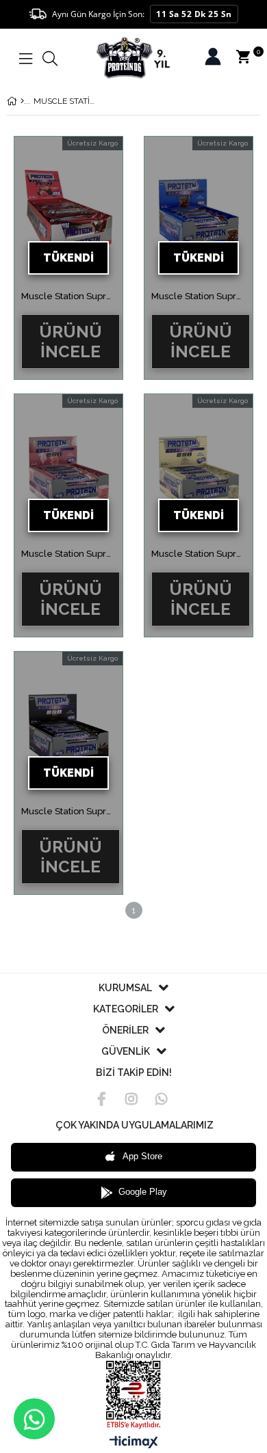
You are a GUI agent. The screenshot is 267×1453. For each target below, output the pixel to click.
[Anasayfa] (22, 101)
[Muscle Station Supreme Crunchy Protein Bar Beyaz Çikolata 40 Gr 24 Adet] (198, 471)
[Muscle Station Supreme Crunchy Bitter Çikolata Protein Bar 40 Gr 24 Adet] (68, 729)
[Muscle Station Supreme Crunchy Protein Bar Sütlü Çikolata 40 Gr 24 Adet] (198, 214)
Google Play (142, 1192)
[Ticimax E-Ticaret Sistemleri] (134, 1443)
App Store (142, 1156)
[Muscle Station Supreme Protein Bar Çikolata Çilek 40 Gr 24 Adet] (68, 214)
